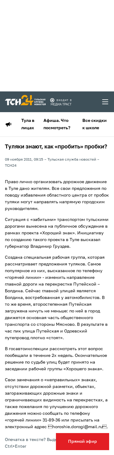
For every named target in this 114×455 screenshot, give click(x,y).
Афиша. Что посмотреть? (56, 124)
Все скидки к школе (94, 124)
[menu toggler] (105, 101)
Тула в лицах (27, 124)
